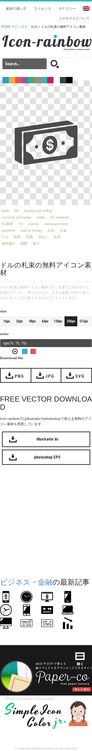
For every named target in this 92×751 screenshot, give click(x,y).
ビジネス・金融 (26, 26)
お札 (51, 230)
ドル (4, 237)
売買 (29, 237)
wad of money (31, 230)
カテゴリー (67, 8)
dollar (41, 217)
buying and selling (38, 211)
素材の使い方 (16, 8)
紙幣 (24, 243)
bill (16, 211)
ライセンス (42, 8)
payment (8, 230)
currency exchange (16, 217)
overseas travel (56, 224)
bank (5, 211)
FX (20, 224)
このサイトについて (74, 18)
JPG (49, 376)
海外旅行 (8, 243)
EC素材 (7, 224)
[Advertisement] (46, 520)
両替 (17, 237)
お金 (63, 230)
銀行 (36, 243)
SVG (79, 376)
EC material (60, 217)
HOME (6, 26)
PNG (19, 376)
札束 (57, 237)
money (33, 224)
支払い (43, 237)
